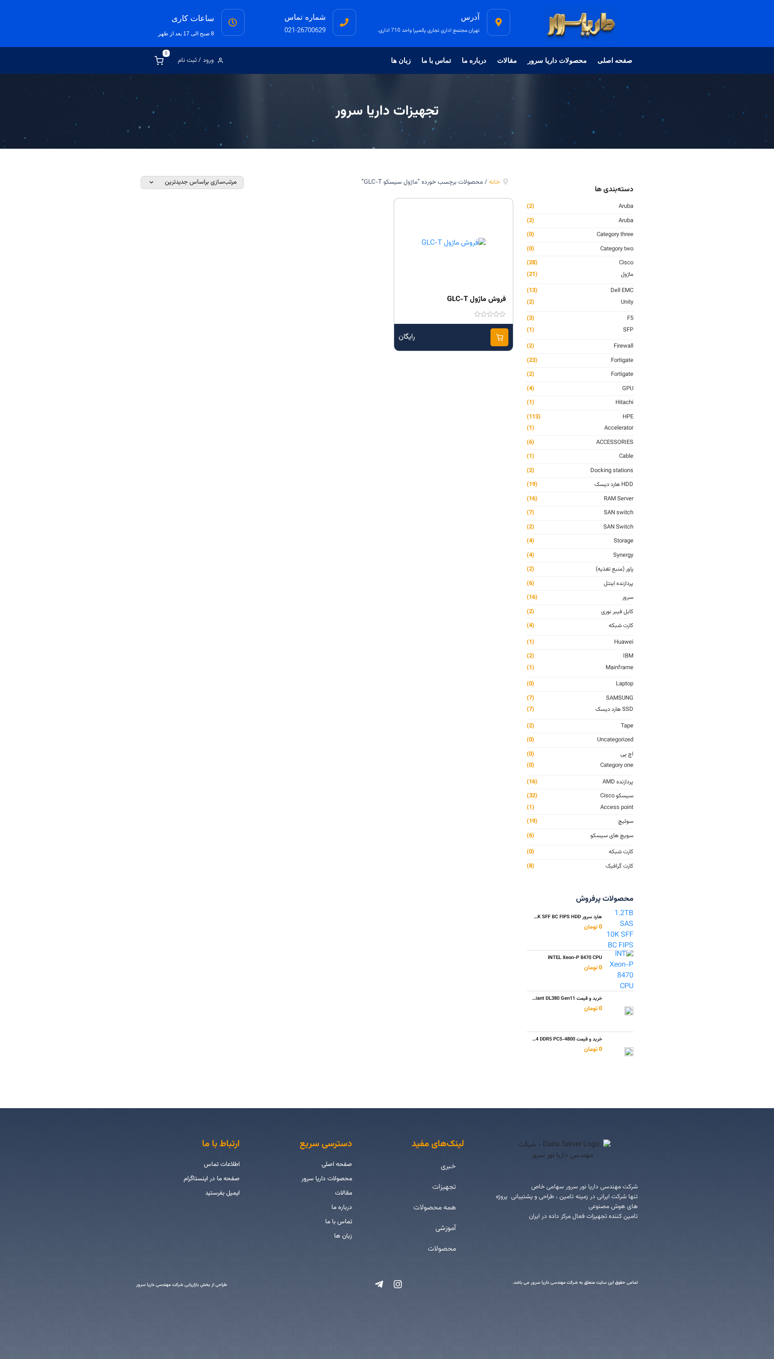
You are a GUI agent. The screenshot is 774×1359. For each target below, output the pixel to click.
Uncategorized (615, 740)
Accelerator (618, 428)
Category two (616, 249)
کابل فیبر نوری (617, 612)
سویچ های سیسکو (611, 836)
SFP (628, 330)
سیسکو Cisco (616, 796)
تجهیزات (444, 1187)
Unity (627, 302)
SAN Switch (618, 527)
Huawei (623, 642)
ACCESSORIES (614, 443)
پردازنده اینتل (618, 584)
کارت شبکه (621, 626)
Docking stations (611, 471)
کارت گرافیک (619, 866)
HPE (628, 417)
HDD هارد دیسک (613, 485)
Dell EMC (622, 291)
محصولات (442, 1249)
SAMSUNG (619, 698)
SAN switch (618, 513)
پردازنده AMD (617, 782)
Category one (616, 765)
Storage (623, 541)
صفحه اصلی (615, 60)
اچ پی (626, 754)
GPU (627, 389)
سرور (627, 597)
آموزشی (445, 1228)
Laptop (624, 684)
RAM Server (618, 499)
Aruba (626, 206)
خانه (494, 182)
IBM (628, 656)
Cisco (626, 263)
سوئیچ (625, 821)
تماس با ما (436, 60)
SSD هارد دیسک (614, 709)
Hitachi (624, 403)
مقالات (507, 60)
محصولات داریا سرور (557, 60)
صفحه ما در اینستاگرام (212, 1179)
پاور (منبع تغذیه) (614, 569)
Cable (626, 456)
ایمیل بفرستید (222, 1193)
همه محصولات (434, 1207)
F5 (630, 318)
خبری (448, 1166)
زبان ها (401, 60)
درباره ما (474, 60)
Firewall (623, 346)
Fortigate (622, 361)
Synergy (623, 555)
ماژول (627, 275)
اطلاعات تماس (222, 1165)
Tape (627, 726)
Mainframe (619, 668)
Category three (615, 235)
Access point (616, 808)
